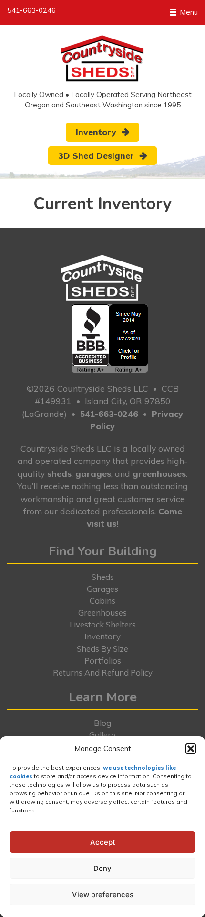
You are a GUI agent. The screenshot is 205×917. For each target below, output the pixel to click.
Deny (102, 868)
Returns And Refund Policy (103, 672)
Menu (188, 12)
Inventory (96, 131)
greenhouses (159, 473)
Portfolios (102, 661)
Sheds (103, 577)
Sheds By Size (102, 649)
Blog (102, 723)
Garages (102, 589)
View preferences (102, 894)
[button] (190, 748)
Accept (102, 842)
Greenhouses (102, 613)
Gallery (102, 735)
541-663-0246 (31, 10)
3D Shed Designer (96, 155)
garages (93, 473)
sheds (59, 473)
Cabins (102, 601)
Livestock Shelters (103, 624)
